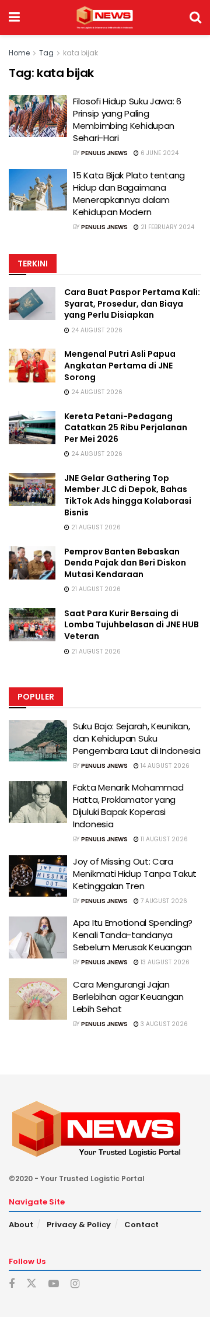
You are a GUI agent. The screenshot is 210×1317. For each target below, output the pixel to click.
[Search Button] (195, 17)
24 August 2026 (96, 330)
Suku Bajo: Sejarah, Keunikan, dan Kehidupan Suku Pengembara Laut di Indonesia (137, 738)
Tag (46, 53)
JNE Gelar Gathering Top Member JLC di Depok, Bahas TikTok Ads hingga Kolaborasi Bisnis (127, 495)
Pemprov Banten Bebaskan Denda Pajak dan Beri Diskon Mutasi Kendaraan (125, 563)
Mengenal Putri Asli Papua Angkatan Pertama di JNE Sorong (120, 365)
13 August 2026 (164, 962)
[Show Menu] (14, 17)
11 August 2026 (163, 839)
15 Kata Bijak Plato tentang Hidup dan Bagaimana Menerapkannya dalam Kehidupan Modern (129, 193)
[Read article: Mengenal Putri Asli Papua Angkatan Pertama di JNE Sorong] (32, 365)
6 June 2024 (158, 153)
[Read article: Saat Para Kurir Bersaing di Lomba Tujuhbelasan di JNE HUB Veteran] (32, 624)
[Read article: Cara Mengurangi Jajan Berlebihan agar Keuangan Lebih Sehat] (38, 999)
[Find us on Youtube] (53, 1284)
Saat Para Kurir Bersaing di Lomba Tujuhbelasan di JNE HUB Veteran (131, 624)
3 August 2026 (163, 1024)
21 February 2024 (166, 227)
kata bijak (80, 53)
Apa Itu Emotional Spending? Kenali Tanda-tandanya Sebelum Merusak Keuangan (132, 934)
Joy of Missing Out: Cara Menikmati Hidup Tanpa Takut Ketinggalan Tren (135, 873)
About (21, 1224)
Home (19, 53)
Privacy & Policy (79, 1224)
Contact (141, 1224)
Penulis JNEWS (104, 153)
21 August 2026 (95, 527)
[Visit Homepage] (104, 17)
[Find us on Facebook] (12, 1284)
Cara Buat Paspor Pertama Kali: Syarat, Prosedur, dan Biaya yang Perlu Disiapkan (132, 303)
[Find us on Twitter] (31, 1284)
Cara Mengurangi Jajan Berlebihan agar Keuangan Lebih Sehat (128, 996)
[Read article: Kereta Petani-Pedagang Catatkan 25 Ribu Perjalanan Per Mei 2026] (32, 427)
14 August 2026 (164, 765)
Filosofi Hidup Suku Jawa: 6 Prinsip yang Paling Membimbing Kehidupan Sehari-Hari (127, 119)
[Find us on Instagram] (75, 1284)
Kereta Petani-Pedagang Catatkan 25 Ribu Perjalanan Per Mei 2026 (125, 427)
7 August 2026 (163, 901)
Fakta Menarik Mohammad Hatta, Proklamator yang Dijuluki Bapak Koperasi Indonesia (128, 805)
